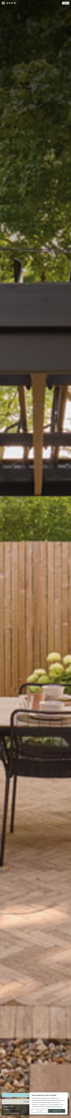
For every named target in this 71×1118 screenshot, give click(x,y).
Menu (65, 3)
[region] (48, 1103)
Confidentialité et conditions (53, 1106)
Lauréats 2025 (29, 1101)
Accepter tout (57, 1111)
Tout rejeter (39, 1111)
